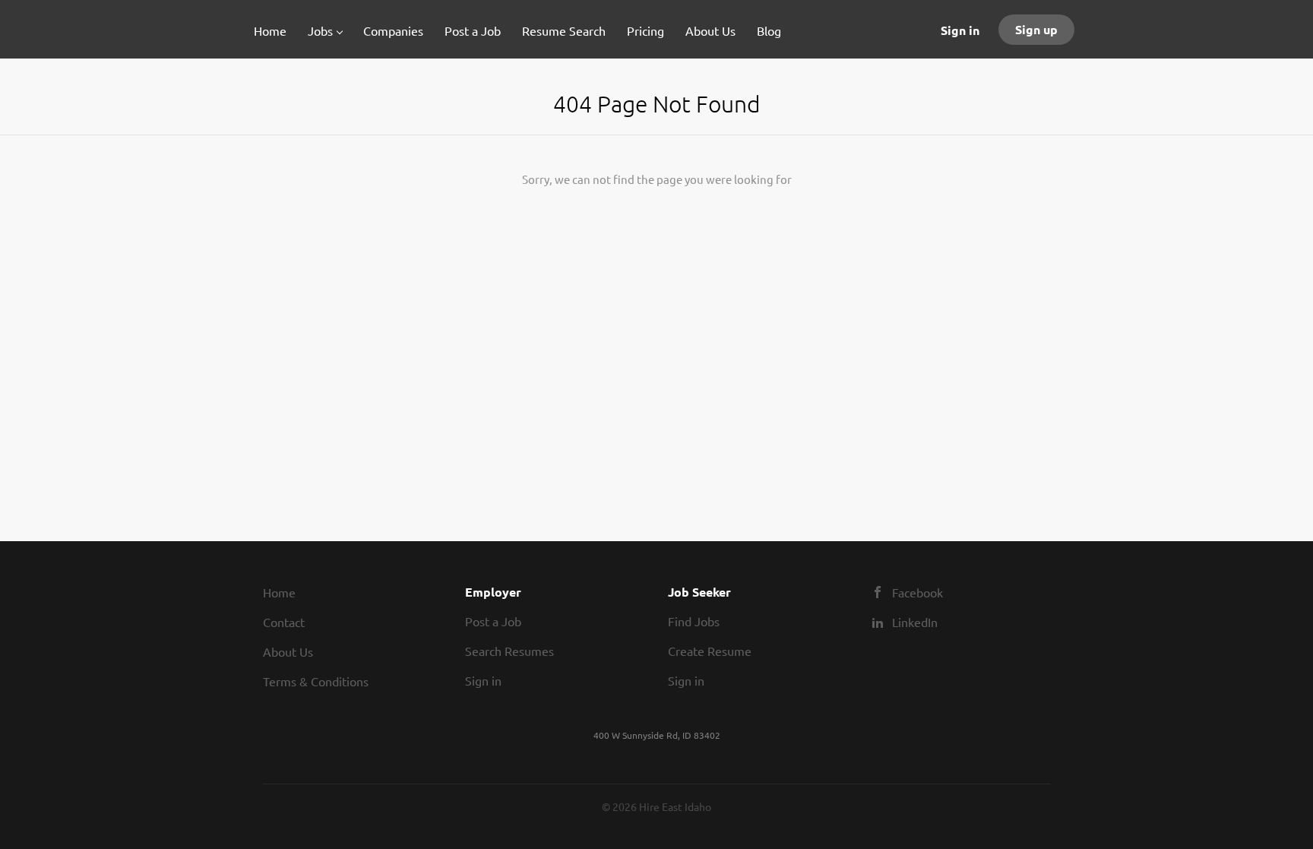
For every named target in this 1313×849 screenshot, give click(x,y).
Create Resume (709, 650)
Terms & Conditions (316, 681)
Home (279, 592)
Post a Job (493, 621)
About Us (288, 651)
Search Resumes (509, 650)
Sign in (960, 30)
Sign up (1036, 29)
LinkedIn (915, 621)
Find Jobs (694, 621)
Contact (284, 621)
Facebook (917, 592)
